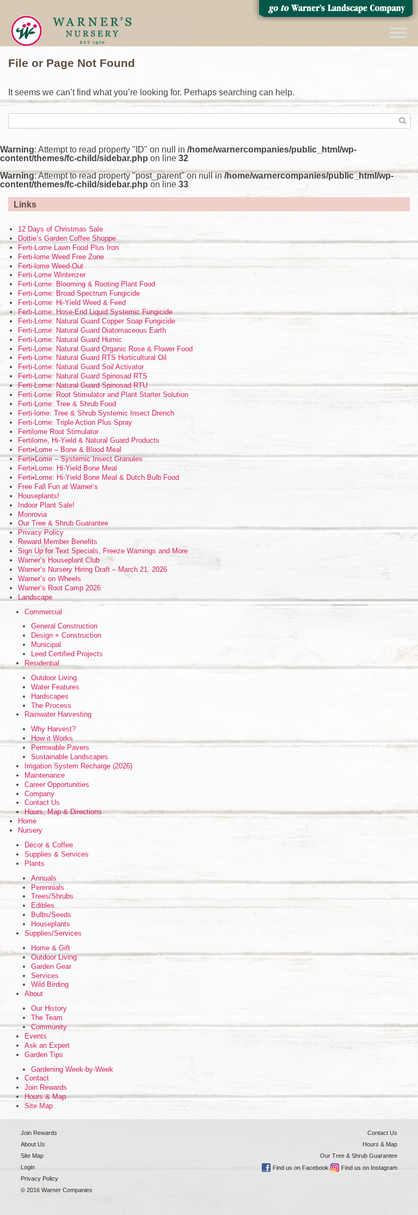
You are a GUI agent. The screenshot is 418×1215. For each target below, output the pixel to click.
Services (45, 976)
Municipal (46, 644)
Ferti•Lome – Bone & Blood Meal (69, 449)
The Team (47, 1017)
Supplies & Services (56, 854)
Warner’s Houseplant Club (59, 560)
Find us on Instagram (369, 1167)
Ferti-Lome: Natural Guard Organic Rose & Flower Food (105, 349)
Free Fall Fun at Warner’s (58, 487)
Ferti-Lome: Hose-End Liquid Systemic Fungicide (95, 312)
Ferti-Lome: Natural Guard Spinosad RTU (82, 385)
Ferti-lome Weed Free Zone (61, 257)
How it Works (52, 738)
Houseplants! (38, 496)
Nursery (30, 830)
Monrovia (32, 514)
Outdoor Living (54, 678)
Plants (34, 863)
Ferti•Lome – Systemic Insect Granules (80, 459)
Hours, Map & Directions (63, 812)
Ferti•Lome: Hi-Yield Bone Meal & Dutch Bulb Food (98, 477)
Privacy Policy (41, 532)
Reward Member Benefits (57, 542)
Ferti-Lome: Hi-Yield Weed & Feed (72, 302)
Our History (49, 1008)
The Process (51, 705)
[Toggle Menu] (398, 32)
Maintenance (44, 775)
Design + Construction (66, 635)
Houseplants (50, 924)
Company (39, 794)
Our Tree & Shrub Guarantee (63, 523)
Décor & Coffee (48, 845)
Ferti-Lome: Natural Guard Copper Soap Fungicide (96, 321)
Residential (41, 663)
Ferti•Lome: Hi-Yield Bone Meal (67, 468)
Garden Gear (51, 966)
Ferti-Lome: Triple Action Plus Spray (75, 422)
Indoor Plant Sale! (46, 505)
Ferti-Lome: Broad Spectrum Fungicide (79, 293)
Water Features (55, 687)
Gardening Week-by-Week (72, 1069)
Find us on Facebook (301, 1167)
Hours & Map (45, 1096)
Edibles (42, 905)
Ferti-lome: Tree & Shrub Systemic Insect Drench (96, 413)
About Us (33, 1144)
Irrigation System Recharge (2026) (78, 766)
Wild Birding (50, 984)
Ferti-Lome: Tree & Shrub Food (67, 404)
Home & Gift (50, 948)
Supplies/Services (53, 933)
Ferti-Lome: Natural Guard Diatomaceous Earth (92, 330)
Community (49, 1027)
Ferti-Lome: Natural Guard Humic (70, 339)
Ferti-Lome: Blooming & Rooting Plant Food (86, 284)
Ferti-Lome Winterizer (51, 275)
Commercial (43, 612)
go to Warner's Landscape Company (335, 11)
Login (28, 1167)
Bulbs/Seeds (51, 915)
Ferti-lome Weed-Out (50, 266)
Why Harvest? (53, 729)
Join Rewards (45, 1087)
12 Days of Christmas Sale (60, 229)
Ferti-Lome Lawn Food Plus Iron (68, 247)
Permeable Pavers (60, 747)
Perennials (47, 887)
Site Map (38, 1106)
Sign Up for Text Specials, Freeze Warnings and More (103, 551)
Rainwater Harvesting (57, 714)
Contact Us (42, 802)
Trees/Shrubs (52, 896)
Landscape (35, 597)
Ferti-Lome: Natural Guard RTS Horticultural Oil (92, 357)
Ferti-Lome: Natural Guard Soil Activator (81, 367)
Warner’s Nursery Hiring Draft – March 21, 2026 (92, 569)
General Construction (64, 626)
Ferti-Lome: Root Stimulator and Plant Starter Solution (103, 394)
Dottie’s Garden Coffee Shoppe (67, 238)
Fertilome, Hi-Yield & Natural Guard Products (88, 440)
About (33, 994)
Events (35, 1036)
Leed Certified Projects (67, 654)
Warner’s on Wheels (49, 579)
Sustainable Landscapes (69, 757)
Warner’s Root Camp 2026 (59, 588)
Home (27, 821)
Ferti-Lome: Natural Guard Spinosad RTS (82, 376)
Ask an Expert (47, 1045)
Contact (36, 1078)
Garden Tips (43, 1055)
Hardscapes (50, 696)
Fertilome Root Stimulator (58, 432)
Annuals (44, 878)
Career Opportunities (56, 784)
